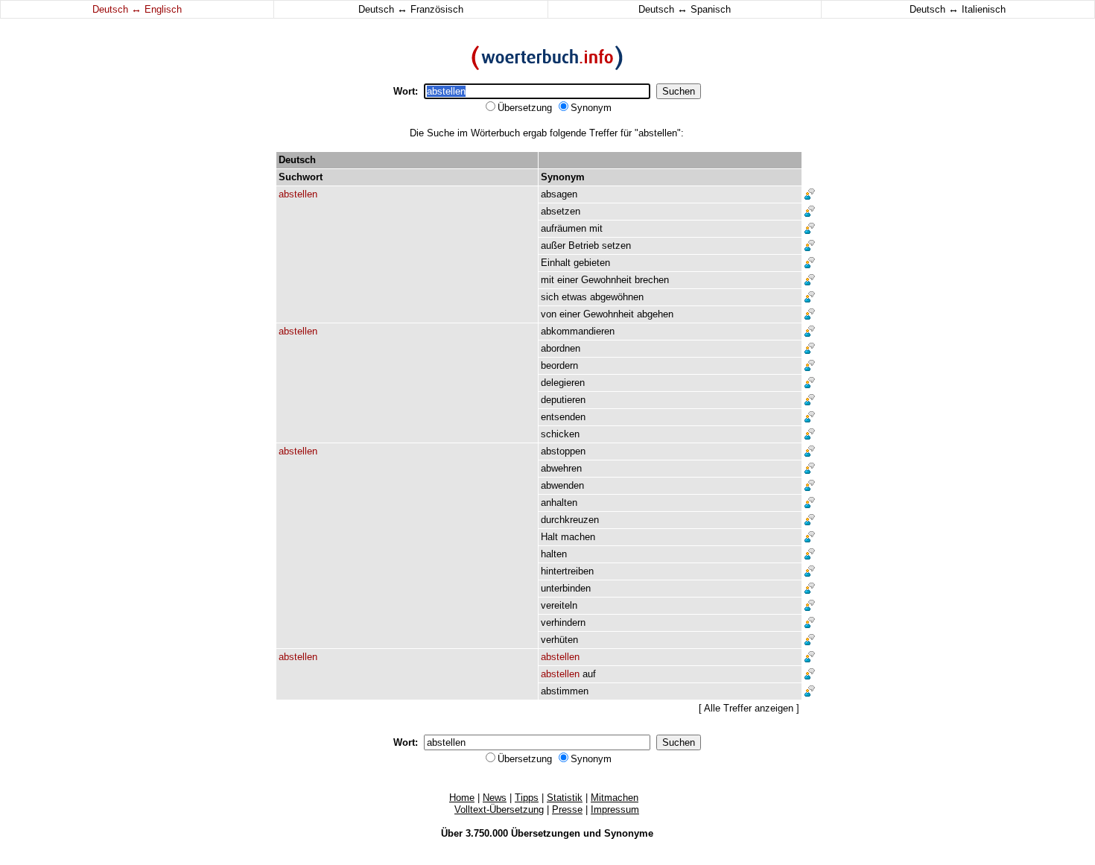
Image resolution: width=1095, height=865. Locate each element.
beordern (559, 365)
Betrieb (583, 245)
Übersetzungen (545, 833)
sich (550, 296)
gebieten (592, 262)
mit (596, 228)
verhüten (559, 639)
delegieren (563, 382)
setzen (616, 245)
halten (554, 554)
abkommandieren (578, 331)
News (495, 797)
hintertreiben (567, 571)
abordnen (560, 348)
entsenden (563, 416)
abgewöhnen (617, 296)
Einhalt (556, 262)
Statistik (565, 797)
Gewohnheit (606, 279)
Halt (549, 536)
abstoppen (563, 451)
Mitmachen (614, 797)
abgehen (655, 314)
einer (567, 279)
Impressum (615, 809)
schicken (560, 434)
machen (578, 536)
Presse (567, 809)
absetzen (560, 211)
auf (589, 673)
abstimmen (564, 691)
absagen (559, 194)
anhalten (559, 502)
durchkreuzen (570, 519)
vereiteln (559, 605)
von (548, 314)
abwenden (562, 485)
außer (553, 245)
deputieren (563, 399)
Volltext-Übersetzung (499, 809)
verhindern (563, 622)
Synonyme (628, 833)
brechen (652, 279)
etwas (574, 296)
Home (462, 797)
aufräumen (563, 228)
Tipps (527, 797)
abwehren (561, 468)
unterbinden (566, 588)
